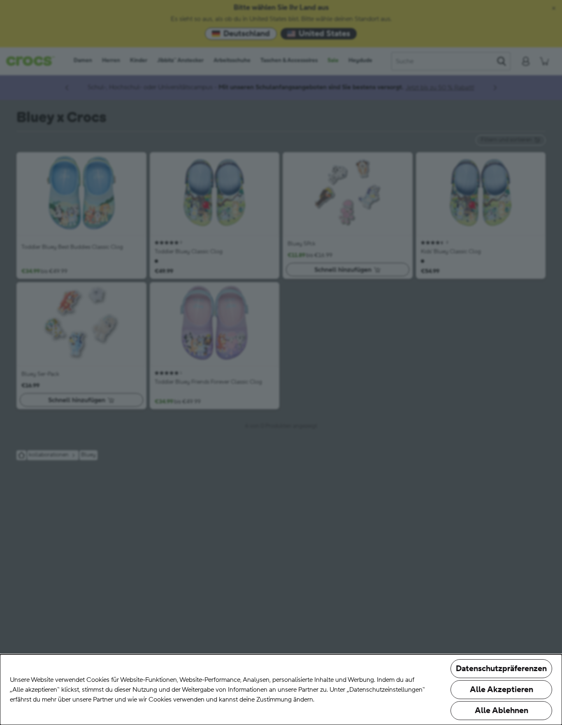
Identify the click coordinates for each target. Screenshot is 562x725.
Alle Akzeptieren (501, 689)
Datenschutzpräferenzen (501, 668)
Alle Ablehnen (501, 710)
